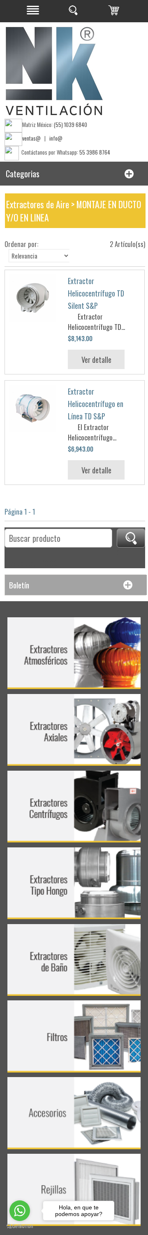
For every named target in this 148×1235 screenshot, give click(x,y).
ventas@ (31, 138)
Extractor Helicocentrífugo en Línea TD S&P (95, 403)
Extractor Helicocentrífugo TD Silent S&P (96, 293)
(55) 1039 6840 (70, 124)
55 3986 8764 (94, 152)
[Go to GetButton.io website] (20, 1226)
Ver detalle (96, 359)
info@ (55, 138)
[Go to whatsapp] (19, 1210)
